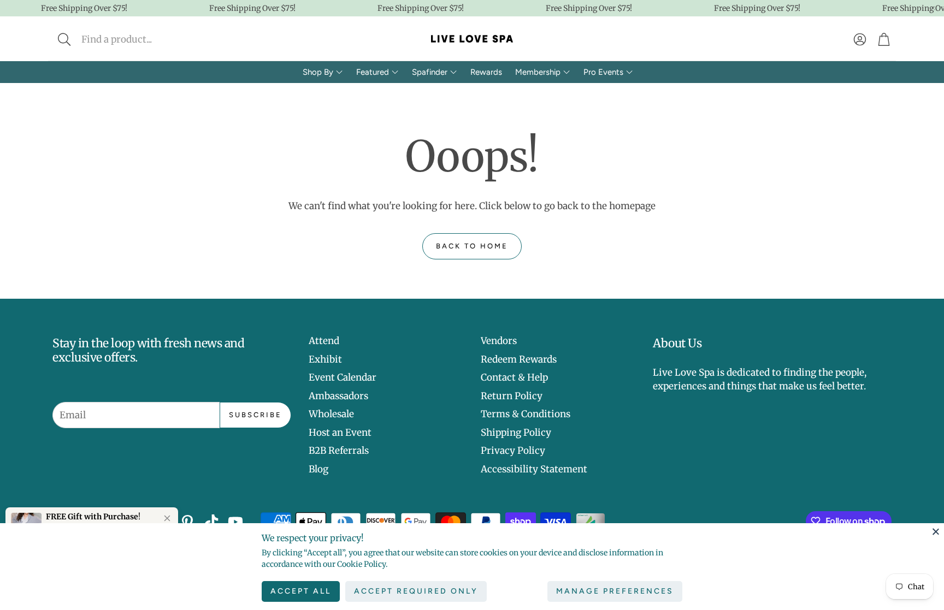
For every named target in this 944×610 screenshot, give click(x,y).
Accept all (300, 591)
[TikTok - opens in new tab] (211, 522)
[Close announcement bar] (933, 8)
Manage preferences (615, 591)
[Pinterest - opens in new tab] (187, 522)
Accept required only (416, 591)
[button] (136, 39)
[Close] (936, 531)
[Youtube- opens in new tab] (235, 522)
